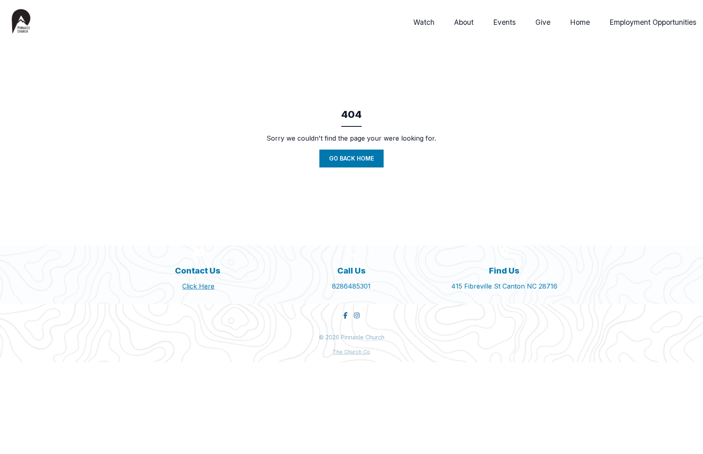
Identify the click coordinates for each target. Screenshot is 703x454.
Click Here (198, 286)
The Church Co (351, 352)
